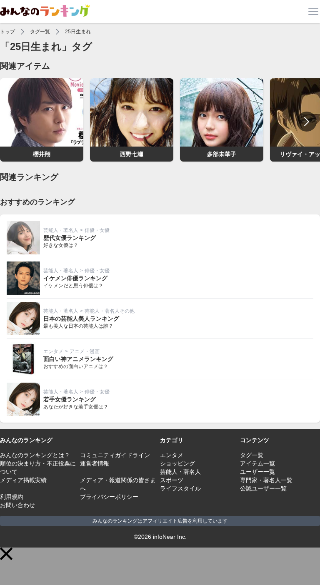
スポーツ (171, 480)
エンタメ (53, 351)
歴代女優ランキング (69, 237)
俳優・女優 (97, 230)
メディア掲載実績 (23, 480)
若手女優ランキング (69, 399)
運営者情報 (94, 463)
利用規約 (11, 496)
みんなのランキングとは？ (35, 455)
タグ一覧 (40, 32)
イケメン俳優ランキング (75, 278)
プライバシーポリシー (109, 496)
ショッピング (177, 463)
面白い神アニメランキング (78, 359)
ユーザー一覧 (257, 471)
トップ (7, 32)
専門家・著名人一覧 (266, 480)
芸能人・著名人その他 (110, 311)
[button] (6, 554)
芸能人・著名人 (60, 230)
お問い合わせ (17, 505)
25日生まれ (78, 32)
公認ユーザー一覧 (263, 488)
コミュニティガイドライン (115, 455)
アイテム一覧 (257, 463)
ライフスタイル (180, 488)
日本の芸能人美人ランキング (81, 318)
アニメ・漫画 (85, 351)
